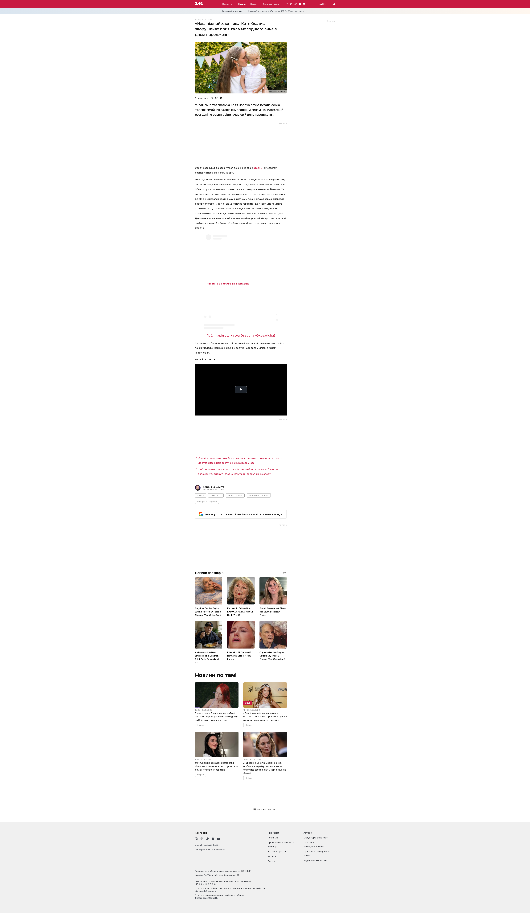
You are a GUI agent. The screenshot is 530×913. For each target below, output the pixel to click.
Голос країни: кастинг (232, 11)
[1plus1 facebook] (213, 838)
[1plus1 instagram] (196, 838)
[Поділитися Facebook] (216, 98)
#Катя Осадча (235, 495)
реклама (273, 837)
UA (320, 4)
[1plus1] (199, 3)
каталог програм (277, 851)
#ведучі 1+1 (215, 495)
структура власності (316, 837)
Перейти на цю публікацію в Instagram (228, 283)
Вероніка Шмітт (214, 486)
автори (308, 832)
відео (253, 4)
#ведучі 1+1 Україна (207, 501)
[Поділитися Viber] (221, 98)
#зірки (200, 495)
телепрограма (271, 4)
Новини (242, 4)
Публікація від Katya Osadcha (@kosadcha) (240, 335)
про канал (273, 832)
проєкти (227, 4)
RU (324, 4)
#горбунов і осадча (258, 495)
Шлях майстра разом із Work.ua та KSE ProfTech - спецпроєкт (276, 11)
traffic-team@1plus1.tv (206, 898)
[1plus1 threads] (202, 838)
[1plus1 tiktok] (207, 838)
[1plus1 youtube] (218, 838)
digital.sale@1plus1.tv (205, 891)
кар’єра (272, 856)
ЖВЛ (247, 703)
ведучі (271, 861)
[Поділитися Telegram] (212, 98)
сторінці (258, 167)
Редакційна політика (316, 860)
